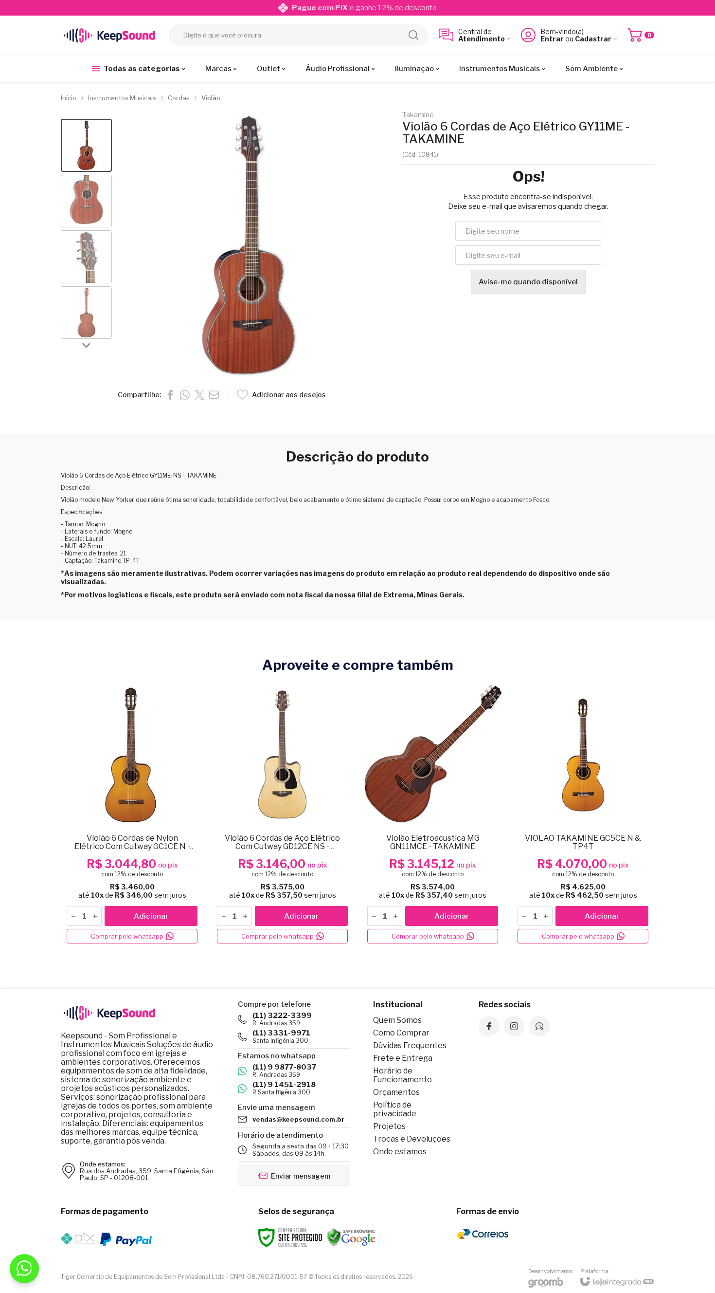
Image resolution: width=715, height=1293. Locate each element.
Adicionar (151, 916)
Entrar (552, 38)
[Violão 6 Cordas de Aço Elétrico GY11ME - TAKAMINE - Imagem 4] (86, 313)
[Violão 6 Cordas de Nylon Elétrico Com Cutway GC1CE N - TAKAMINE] (132, 815)
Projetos (389, 1126)
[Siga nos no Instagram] (514, 1026)
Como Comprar (401, 1032)
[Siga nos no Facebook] (489, 1026)
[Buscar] (413, 35)
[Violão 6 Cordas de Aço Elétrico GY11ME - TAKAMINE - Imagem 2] (86, 201)
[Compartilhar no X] (199, 395)
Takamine (418, 115)
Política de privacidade (394, 1109)
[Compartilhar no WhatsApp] (185, 395)
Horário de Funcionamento (402, 1075)
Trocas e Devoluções (411, 1139)
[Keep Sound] (109, 35)
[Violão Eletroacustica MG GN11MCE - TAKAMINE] (432, 815)
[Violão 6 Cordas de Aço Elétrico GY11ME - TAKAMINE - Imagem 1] (86, 145)
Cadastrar (593, 38)
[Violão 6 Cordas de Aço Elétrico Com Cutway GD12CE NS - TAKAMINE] (282, 815)
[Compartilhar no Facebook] (170, 395)
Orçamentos (396, 1092)
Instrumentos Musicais (122, 98)
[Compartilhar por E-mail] (214, 395)
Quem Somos (397, 1020)
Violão (210, 98)
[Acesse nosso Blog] (539, 1026)
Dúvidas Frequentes (410, 1045)
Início (68, 98)
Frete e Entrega (402, 1058)
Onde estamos (400, 1151)
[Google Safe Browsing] (351, 1236)
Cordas (179, 98)
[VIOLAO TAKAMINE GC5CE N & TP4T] (583, 815)
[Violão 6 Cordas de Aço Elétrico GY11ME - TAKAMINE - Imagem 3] (86, 257)
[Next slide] (86, 345)
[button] (86, 145)
